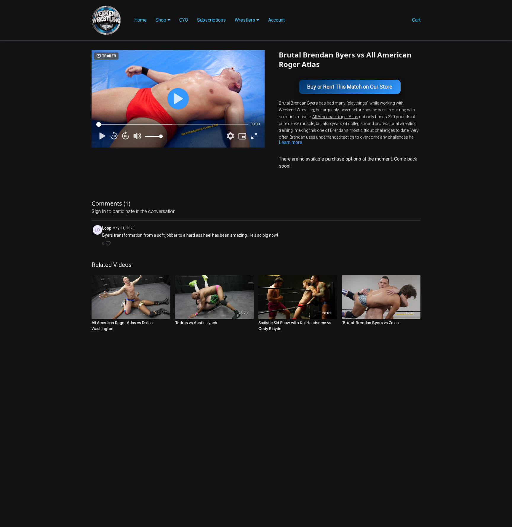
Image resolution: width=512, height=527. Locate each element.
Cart (416, 20)
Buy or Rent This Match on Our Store (349, 87)
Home (140, 20)
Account (276, 20)
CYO (183, 20)
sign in (99, 211)
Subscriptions (211, 20)
